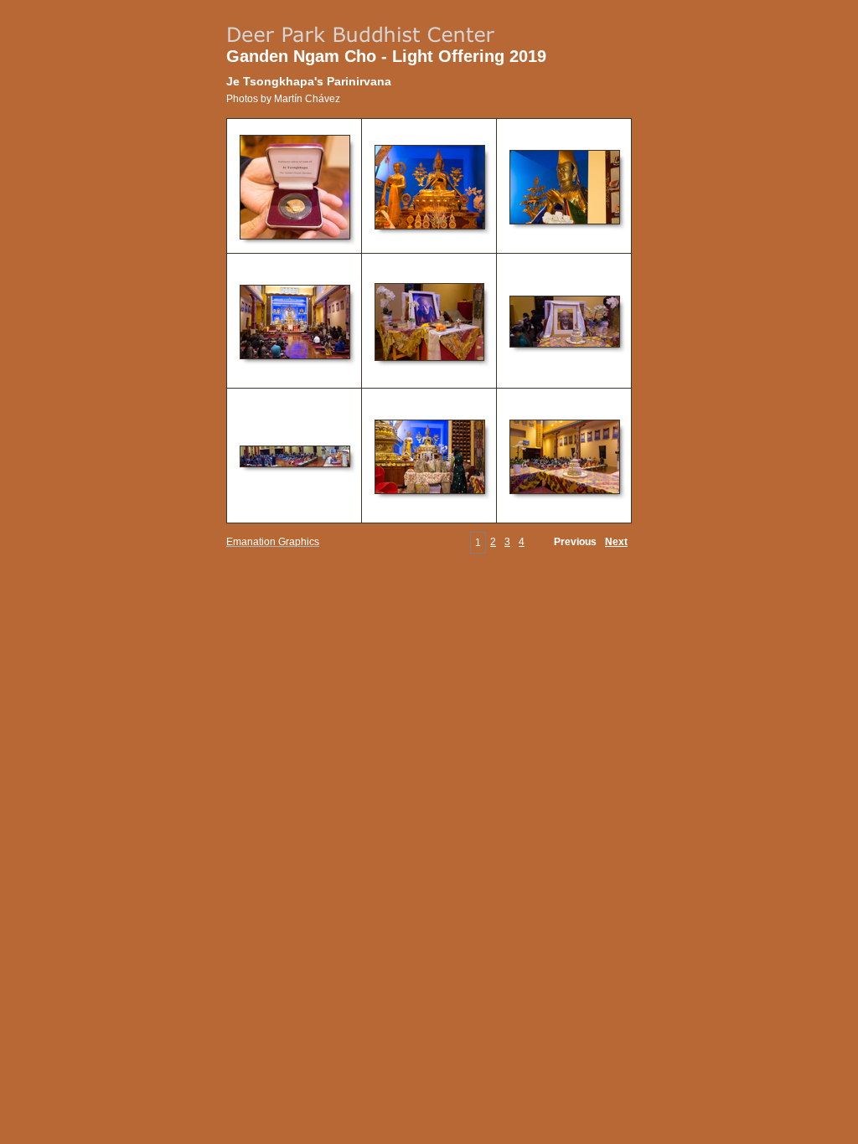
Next (616, 542)
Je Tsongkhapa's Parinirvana (308, 81)
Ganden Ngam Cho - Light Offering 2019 (386, 56)
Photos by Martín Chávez (283, 99)
